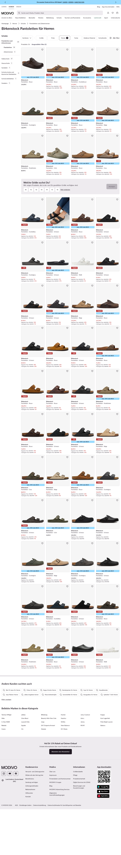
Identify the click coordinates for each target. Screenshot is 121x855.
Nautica (63, 718)
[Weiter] (115, 2)
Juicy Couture (85, 715)
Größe (41, 38)
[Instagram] (4, 773)
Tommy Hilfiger (7, 715)
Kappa (102, 715)
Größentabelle (78, 771)
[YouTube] (10, 773)
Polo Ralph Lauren (106, 722)
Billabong (44, 715)
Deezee (43, 729)
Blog (98, 7)
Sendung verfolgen (31, 782)
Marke (64, 38)
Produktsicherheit (79, 779)
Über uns (52, 771)
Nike (3, 718)
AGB (16, 805)
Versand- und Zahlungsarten (34, 771)
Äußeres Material (89, 38)
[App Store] (103, 791)
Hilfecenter (29, 793)
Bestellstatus (29, 779)
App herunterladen (108, 7)
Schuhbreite (103, 38)
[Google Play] (103, 787)
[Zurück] (5, 2)
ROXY (83, 725)
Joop (42, 722)
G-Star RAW (6, 722)
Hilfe (117, 7)
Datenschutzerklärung (39, 805)
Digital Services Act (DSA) (81, 782)
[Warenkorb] (117, 13)
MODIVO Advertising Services (59, 789)
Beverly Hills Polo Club (48, 718)
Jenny (83, 722)
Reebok (4, 725)
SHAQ (63, 722)
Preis (53, 38)
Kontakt (28, 796)
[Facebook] (16, 773)
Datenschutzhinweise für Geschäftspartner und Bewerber (64, 805)
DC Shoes (64, 729)
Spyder (23, 725)
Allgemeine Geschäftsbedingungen (57, 794)
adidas (23, 715)
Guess (4, 729)
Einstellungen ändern (25, 805)
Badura (102, 725)
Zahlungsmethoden (31, 786)
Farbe (76, 38)
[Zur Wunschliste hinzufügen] (42, 49)
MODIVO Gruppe (55, 782)
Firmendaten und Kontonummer (60, 779)
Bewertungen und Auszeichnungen (79, 787)
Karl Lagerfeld (105, 718)
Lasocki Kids (25, 722)
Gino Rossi (24, 718)
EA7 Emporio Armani (48, 725)
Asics (82, 718)
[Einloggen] (108, 13)
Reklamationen (30, 789)
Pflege (75, 775)
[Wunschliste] (112, 13)
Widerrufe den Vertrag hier (34, 775)
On (22, 729)
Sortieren (25, 38)
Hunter (63, 715)
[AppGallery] (103, 796)
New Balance (65, 725)
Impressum (53, 775)
